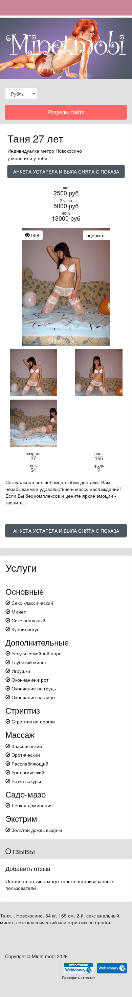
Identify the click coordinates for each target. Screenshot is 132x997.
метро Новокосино (61, 150)
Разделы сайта (66, 114)
